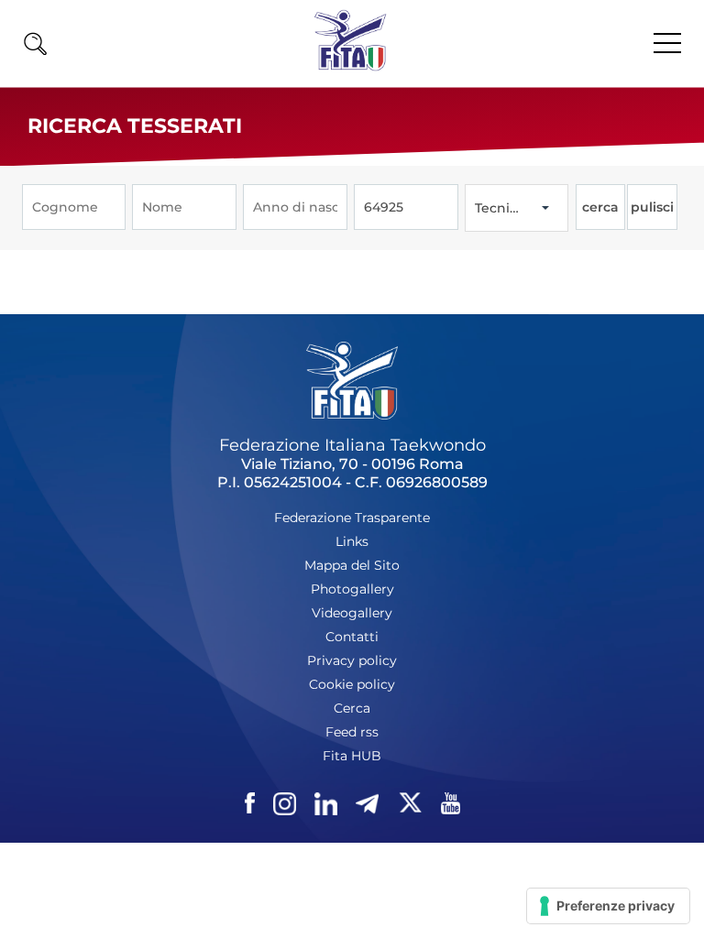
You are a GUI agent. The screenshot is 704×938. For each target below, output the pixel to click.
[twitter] (410, 803)
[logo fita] (350, 66)
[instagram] (284, 803)
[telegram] (367, 803)
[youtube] (450, 803)
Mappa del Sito (352, 565)
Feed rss (352, 732)
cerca (600, 207)
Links (352, 541)
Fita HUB (352, 755)
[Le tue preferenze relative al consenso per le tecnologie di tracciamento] (608, 906)
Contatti (352, 636)
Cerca (39, 848)
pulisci (652, 207)
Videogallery (352, 612)
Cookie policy (352, 684)
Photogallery (352, 589)
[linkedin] (325, 803)
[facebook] (250, 803)
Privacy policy (352, 660)
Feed (37, 886)
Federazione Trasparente (352, 517)
